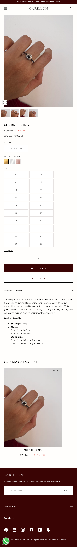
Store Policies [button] (10, 506)
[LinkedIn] (14, 530)
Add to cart (38, 268)
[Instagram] (23, 530)
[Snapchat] (48, 530)
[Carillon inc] (13, 475)
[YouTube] (40, 530)
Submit (65, 490)
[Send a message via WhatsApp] (6, 541)
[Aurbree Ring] (33, 407)
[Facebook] (31, 530)
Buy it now (38, 278)
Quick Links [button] (9, 518)
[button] (5, 8)
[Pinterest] (6, 530)
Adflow (62, 539)
